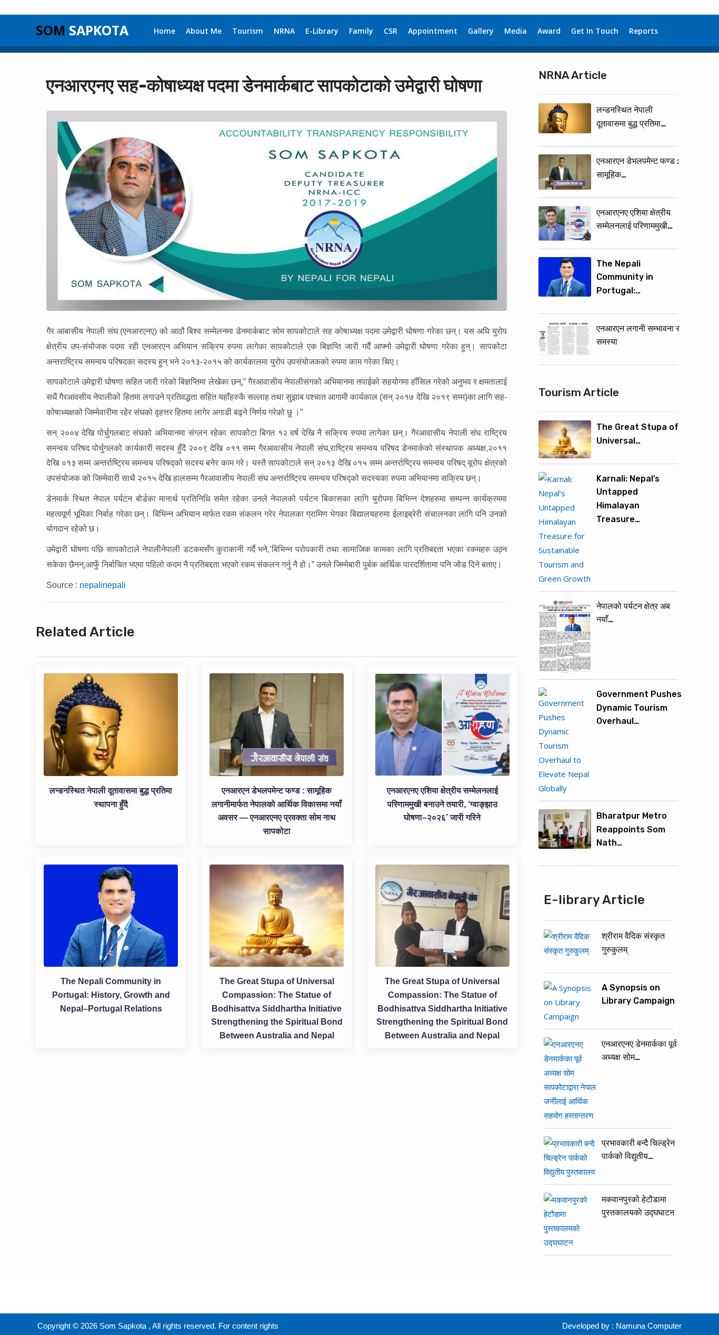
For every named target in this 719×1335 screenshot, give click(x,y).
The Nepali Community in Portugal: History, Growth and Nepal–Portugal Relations (111, 995)
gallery (481, 31)
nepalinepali (102, 585)
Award (549, 31)
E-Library (321, 31)
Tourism (247, 31)
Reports (643, 31)
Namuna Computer (649, 1325)
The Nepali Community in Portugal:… (624, 277)
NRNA (284, 31)
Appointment (432, 31)
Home (164, 31)
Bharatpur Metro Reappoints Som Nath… (631, 829)
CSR (390, 31)
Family (361, 31)
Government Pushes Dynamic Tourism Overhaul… (639, 707)
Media (515, 31)
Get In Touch (594, 31)
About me (204, 31)
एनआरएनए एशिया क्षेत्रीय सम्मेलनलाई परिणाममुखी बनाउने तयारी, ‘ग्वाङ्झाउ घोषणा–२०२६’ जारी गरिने (442, 804)
